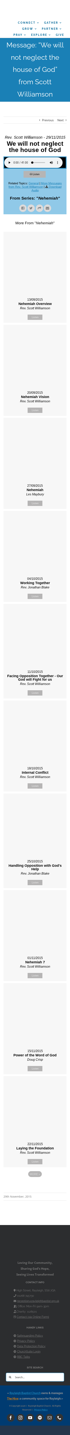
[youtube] (30, 1418)
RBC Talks (23, 1356)
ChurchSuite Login (28, 1351)
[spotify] (40, 1418)
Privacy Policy (26, 1341)
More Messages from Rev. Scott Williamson (35, 185)
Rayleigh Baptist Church (25, 1393)
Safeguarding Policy (30, 1335)
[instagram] (20, 1418)
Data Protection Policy (31, 1346)
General (34, 183)
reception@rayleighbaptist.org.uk (38, 1301)
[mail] (49, 1418)
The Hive (12, 1398)
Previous (48, 120)
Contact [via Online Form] (33, 1316)
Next (60, 120)
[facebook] (11, 1418)
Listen (36, 174)
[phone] (59, 1418)
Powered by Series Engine (35, 1185)
